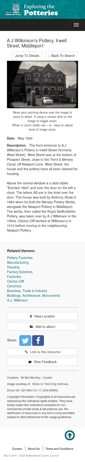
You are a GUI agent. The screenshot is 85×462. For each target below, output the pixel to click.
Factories (14, 276)
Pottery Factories (20, 257)
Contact (17, 448)
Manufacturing (18, 262)
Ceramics (14, 286)
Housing (13, 267)
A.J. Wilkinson (17, 300)
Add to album (45, 326)
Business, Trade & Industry (27, 290)
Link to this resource (45, 351)
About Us (34, 448)
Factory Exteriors (20, 271)
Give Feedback (45, 361)
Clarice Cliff (15, 281)
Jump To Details (27, 55)
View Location (44, 316)
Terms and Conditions (59, 448)
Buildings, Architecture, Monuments (33, 295)
